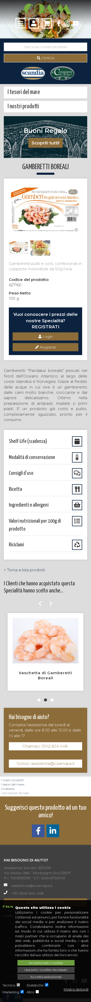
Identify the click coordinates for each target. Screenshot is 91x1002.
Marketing (11, 992)
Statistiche (35, 985)
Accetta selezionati (46, 977)
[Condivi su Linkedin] (53, 832)
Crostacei (7, 789)
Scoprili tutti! (45, 142)
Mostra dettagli (76, 989)
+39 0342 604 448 (27, 893)
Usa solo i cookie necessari (46, 970)
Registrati (47, 347)
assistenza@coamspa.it (31, 885)
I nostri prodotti (12, 780)
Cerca (47, 58)
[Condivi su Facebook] (38, 832)
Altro (30, 992)
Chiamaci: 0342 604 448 (45, 746)
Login (47, 336)
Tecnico (9, 985)
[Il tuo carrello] (47, 23)
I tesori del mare (12, 784)
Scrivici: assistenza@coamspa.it (46, 763)
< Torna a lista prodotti (24, 569)
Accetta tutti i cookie (46, 963)
